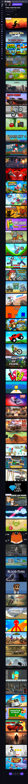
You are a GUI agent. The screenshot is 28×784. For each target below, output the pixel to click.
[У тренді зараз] (2, 12)
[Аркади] (2, 27)
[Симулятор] (2, 47)
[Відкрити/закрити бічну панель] (2, 1)
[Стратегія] (2, 53)
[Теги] (2, 59)
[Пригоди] (2, 44)
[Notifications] (9, 4)
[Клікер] (2, 38)
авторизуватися (17, 4)
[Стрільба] (2, 55)
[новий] (2, 10)
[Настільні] (2, 40)
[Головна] (2, 6)
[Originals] (2, 17)
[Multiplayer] (2, 19)
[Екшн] (2, 33)
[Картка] (2, 36)
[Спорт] (2, 51)
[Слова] (2, 49)
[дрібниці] (2, 31)
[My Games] (6, 4)
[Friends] (2, 4)
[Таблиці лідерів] (2, 21)
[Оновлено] (2, 15)
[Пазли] (2, 42)
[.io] (2, 25)
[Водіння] (2, 29)
